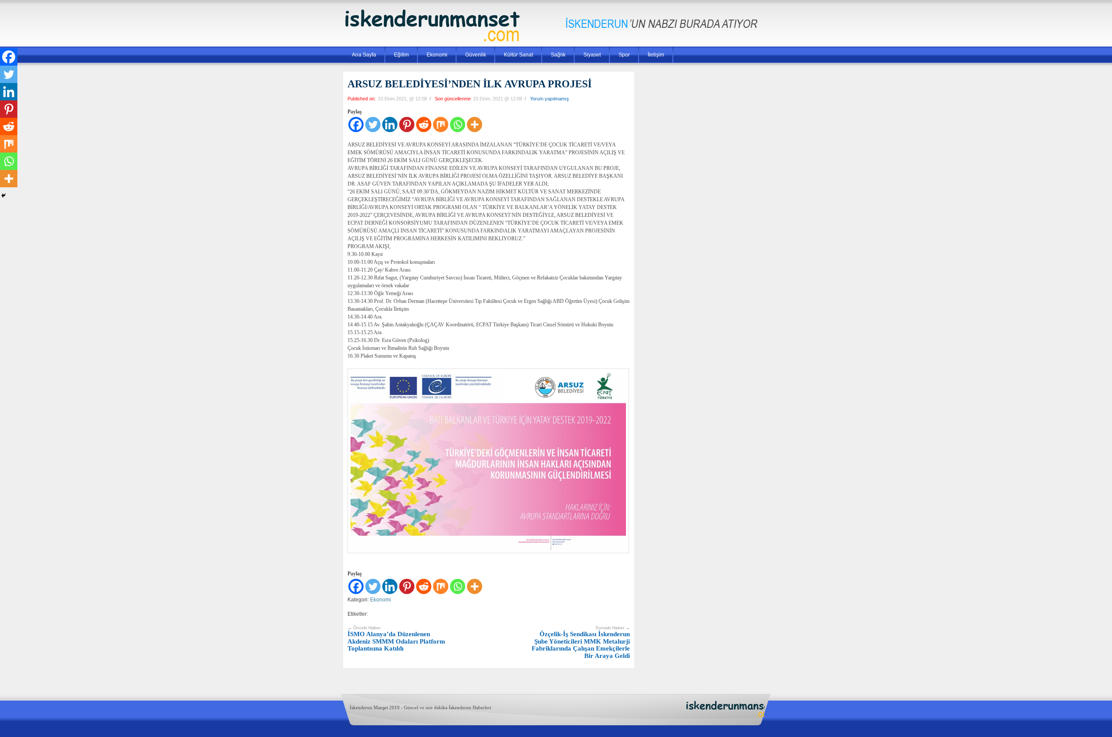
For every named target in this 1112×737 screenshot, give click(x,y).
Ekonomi (437, 55)
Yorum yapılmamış (549, 98)
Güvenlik (475, 55)
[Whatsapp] (457, 124)
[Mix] (440, 124)
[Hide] (3, 195)
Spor (624, 55)
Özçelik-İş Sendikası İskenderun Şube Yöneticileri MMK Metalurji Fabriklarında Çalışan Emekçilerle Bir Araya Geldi (581, 642)
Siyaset (592, 55)
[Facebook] (356, 124)
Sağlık (558, 55)
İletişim (656, 55)
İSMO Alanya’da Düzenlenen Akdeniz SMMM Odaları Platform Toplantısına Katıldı (396, 638)
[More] (474, 124)
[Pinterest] (406, 124)
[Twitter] (373, 124)
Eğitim (401, 55)
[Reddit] (423, 124)
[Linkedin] (389, 124)
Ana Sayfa (364, 55)
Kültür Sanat (518, 55)
